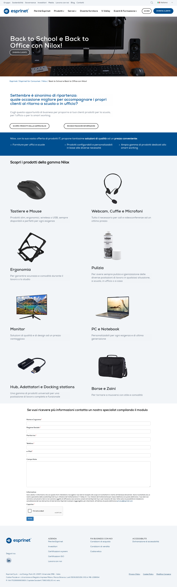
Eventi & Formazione (124, 11)
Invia (30, 519)
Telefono (30, 443)
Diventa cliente (163, 11)
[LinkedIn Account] (9, 561)
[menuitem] (42, 11)
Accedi (147, 11)
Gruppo (7, 3)
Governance (30, 3)
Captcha (30, 504)
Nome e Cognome (34, 420)
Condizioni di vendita (100, 547)
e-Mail (29, 451)
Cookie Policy (148, 574)
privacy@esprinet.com (125, 501)
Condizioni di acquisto (100, 542)
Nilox (44, 81)
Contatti (80, 3)
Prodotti (58, 11)
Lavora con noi (62, 3)
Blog (73, 3)
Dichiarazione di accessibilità (145, 542)
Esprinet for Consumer (29, 81)
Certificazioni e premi (58, 552)
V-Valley (105, 11)
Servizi (71, 11)
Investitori (42, 3)
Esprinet (13, 81)
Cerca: (152, 2)
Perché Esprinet (42, 11)
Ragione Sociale (33, 428)
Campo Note (31, 459)
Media (51, 3)
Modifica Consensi (163, 574)
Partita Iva (31, 435)
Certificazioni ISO (56, 557)
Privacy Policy (134, 574)
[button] (165, 2)
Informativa (31, 492)
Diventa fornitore (89, 11)
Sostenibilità (17, 3)
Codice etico (96, 552)
